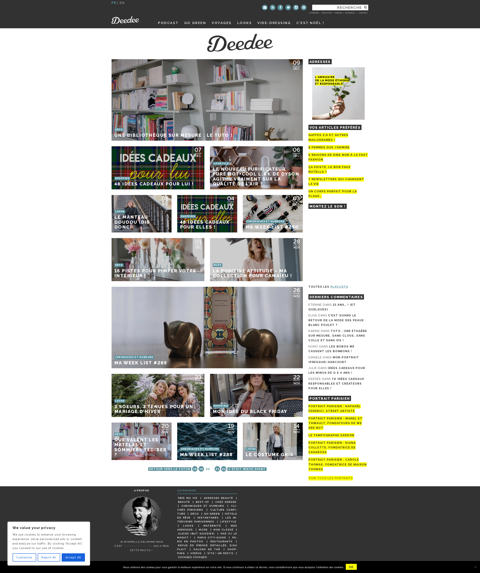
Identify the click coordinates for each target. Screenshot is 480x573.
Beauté (184, 501)
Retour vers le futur (169, 469)
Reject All (48, 557)
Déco (194, 513)
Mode (203, 529)
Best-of (202, 501)
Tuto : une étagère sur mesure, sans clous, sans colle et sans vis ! (337, 335)
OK (351, 567)
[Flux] (272, 7)
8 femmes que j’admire (329, 147)
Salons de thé (207, 549)
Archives (327, 13)
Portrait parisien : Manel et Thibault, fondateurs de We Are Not (335, 423)
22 (224, 469)
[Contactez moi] (265, 7)
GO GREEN (195, 23)
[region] (49, 544)
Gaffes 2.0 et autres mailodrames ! (328, 137)
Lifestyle (228, 521)
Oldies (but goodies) (196, 533)
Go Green (212, 513)
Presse (338, 13)
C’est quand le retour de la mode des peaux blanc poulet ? (336, 320)
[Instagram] (296, 7)
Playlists (339, 286)
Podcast (168, 23)
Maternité (212, 525)
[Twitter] (288, 7)
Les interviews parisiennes (207, 519)
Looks (244, 23)
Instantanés (208, 517)
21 (217, 469)
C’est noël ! (310, 23)
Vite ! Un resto (220, 553)
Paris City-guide (211, 537)
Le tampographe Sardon (331, 435)
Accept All (73, 557)
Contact (363, 13)
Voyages (222, 23)
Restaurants (221, 541)
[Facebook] (280, 7)
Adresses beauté (218, 497)
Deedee (131, 20)
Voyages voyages (192, 557)
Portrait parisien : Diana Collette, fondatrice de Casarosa (332, 447)
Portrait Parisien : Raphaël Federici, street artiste (334, 409)
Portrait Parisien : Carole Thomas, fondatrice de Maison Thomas (337, 464)
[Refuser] (475, 567)
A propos (314, 13)
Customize (24, 557)
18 (195, 469)
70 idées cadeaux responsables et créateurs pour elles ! (336, 383)
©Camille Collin (138, 545)
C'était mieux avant (247, 469)
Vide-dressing (274, 23)
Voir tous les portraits (330, 478)
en (122, 3)
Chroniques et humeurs (203, 505)
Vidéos (196, 553)
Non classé (223, 529)
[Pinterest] (304, 7)
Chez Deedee (225, 501)
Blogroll (350, 13)
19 (201, 469)
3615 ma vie (187, 497)
